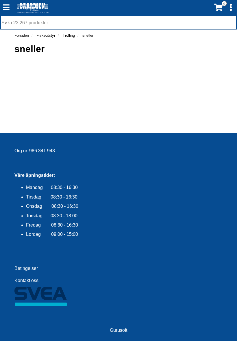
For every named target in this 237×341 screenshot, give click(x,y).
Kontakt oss (26, 280)
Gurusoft (118, 330)
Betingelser (26, 268)
